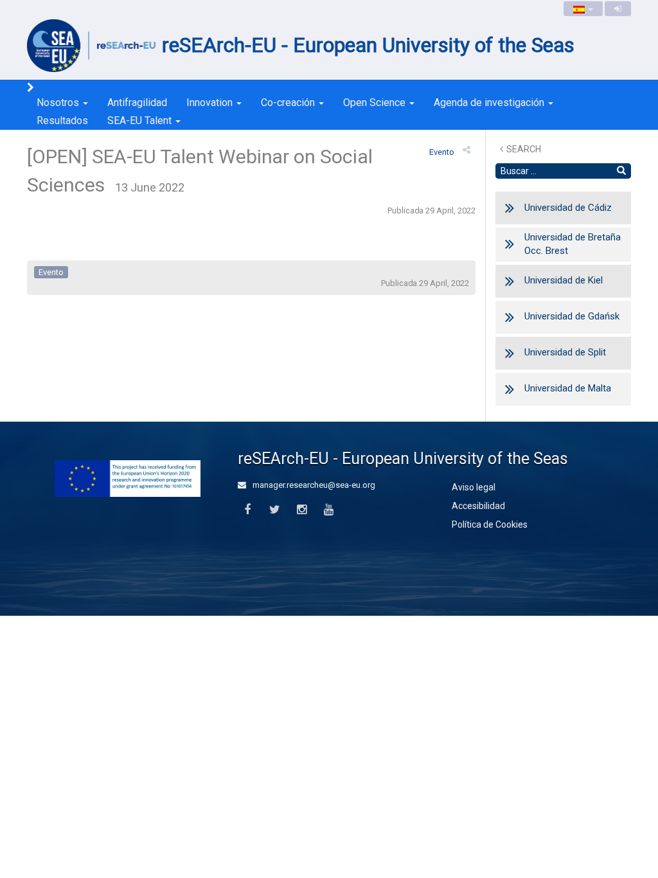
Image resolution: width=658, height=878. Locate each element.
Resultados (62, 120)
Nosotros (59, 102)
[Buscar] (621, 171)
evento (441, 152)
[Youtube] (328, 510)
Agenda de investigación (490, 102)
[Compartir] (467, 150)
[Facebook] (247, 510)
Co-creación (289, 102)
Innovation (210, 102)
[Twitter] (274, 510)
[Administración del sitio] (618, 8)
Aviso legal (473, 487)
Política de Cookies (490, 524)
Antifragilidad (137, 102)
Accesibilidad (478, 506)
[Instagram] (301, 510)
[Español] (583, 8)
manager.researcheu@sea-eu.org (313, 485)
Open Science (375, 102)
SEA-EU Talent (140, 120)
